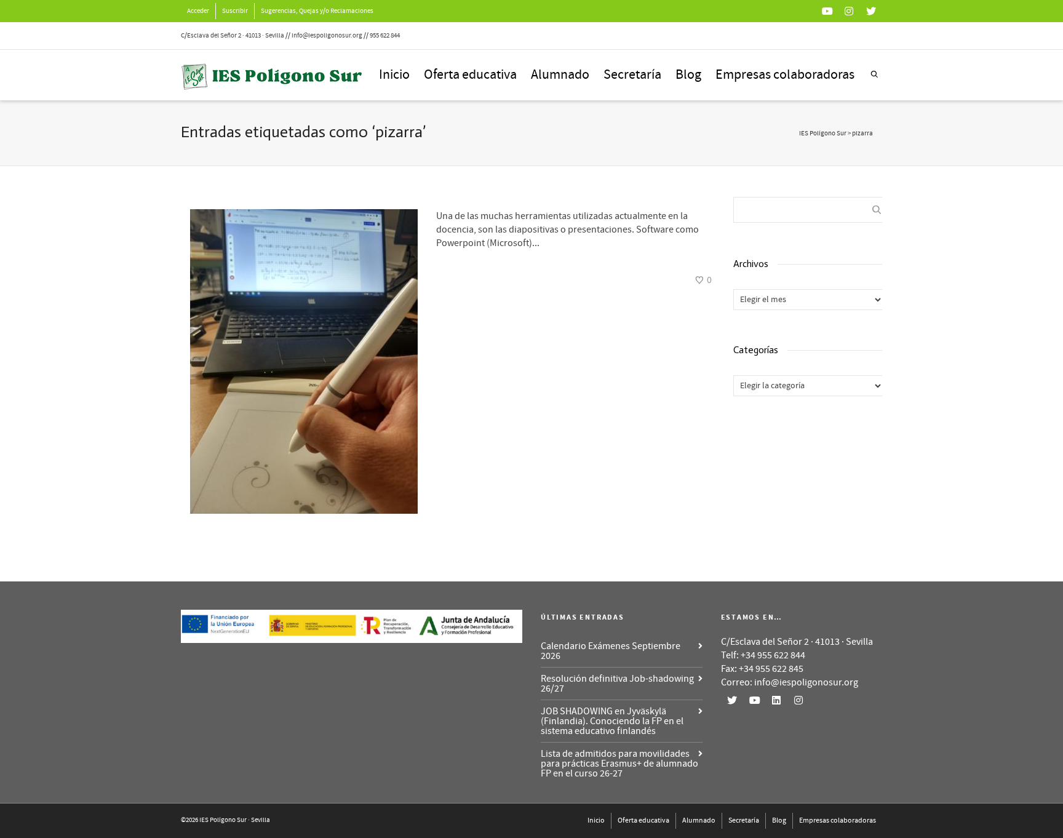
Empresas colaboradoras (784, 75)
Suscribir (235, 11)
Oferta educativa (470, 75)
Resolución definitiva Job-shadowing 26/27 (617, 683)
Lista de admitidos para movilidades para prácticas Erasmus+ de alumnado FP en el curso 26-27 (619, 764)
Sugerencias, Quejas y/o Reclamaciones (317, 11)
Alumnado (560, 75)
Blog (688, 75)
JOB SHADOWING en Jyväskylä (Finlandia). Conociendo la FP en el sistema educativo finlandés (612, 721)
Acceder (198, 11)
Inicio (394, 75)
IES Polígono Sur (822, 133)
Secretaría (632, 75)
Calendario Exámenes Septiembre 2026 (610, 651)
